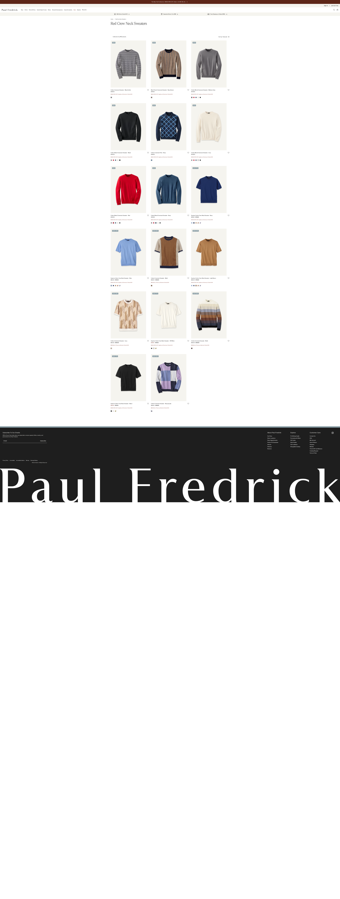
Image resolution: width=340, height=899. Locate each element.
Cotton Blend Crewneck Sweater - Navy (161, 215)
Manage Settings (34, 460)
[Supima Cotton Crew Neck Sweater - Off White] (153, 348)
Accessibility (12, 460)
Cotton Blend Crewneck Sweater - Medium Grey (203, 90)
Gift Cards (292, 440)
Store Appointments (272, 440)
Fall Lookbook (293, 444)
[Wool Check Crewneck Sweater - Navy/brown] (151, 97)
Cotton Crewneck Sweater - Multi (159, 278)
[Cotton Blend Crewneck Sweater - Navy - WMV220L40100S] (168, 189)
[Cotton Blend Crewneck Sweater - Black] (200, 97)
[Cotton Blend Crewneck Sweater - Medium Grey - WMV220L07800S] (209, 64)
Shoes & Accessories (57, 10)
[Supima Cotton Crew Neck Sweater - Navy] (193, 222)
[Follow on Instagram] (332, 433)
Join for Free (334, 5)
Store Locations (271, 438)
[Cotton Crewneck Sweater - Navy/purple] (151, 411)
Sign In (326, 5)
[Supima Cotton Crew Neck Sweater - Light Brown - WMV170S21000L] (209, 252)
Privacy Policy (5, 460)
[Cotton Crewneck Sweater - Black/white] (111, 97)
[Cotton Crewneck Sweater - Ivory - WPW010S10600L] (128, 314)
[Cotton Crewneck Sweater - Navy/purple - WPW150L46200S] (168, 377)
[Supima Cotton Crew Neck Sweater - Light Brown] (115, 285)
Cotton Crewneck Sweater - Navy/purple (161, 403)
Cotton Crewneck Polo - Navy (158, 152)
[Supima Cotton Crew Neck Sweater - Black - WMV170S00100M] (128, 377)
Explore (79, 10)
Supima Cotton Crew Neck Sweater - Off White (162, 341)
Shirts (26, 10)
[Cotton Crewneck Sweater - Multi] (151, 285)
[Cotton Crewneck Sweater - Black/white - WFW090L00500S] (128, 64)
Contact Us (312, 436)
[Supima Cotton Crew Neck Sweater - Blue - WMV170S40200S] (128, 252)
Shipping (312, 444)
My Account (313, 440)
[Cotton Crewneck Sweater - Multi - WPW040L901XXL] (209, 314)
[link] (121, 14)
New (22, 10)
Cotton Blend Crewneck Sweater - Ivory (201, 152)
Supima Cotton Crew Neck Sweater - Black (121, 403)
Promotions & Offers (295, 438)
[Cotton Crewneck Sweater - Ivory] (111, 348)
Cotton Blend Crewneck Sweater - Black (121, 152)
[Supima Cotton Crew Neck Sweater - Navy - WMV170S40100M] (209, 189)
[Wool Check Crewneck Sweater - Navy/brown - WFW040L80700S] (168, 64)
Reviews (269, 449)
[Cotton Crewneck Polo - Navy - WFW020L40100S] (168, 126)
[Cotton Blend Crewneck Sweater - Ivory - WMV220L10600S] (209, 126)
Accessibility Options (20, 460)
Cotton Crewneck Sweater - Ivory (119, 341)
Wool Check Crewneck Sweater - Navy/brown (162, 90)
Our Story (269, 436)
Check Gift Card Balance (316, 449)
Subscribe (43, 441)
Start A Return (313, 442)
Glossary (269, 446)
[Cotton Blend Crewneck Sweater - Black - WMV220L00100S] (128, 126)
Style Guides (293, 442)
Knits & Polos (32, 10)
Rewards (84, 10)
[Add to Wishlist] (148, 90)
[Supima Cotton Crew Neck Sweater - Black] (151, 348)
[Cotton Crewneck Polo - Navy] (151, 160)
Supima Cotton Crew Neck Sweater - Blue (121, 278)
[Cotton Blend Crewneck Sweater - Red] (193, 97)
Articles (269, 444)
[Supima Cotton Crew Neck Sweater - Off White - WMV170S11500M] (168, 314)
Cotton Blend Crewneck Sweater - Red (120, 215)
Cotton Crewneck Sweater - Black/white (121, 90)
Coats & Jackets (68, 10)
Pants (49, 10)
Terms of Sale (313, 453)
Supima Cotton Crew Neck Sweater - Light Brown (203, 278)
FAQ (311, 438)
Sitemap (27, 460)
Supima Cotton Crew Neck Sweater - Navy (201, 215)
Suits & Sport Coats (42, 10)
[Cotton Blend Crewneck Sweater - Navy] (115, 160)
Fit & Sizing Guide (294, 436)
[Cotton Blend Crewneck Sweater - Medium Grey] (191, 97)
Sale (74, 10)
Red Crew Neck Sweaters (120, 19)
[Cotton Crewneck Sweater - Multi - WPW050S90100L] (168, 252)
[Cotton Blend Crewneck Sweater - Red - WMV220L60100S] (128, 189)
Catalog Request (314, 451)
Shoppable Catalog (295, 446)
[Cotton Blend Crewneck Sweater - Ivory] (198, 97)
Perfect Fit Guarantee (272, 442)
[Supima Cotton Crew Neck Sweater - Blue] (191, 222)
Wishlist (312, 446)
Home (112, 19)
